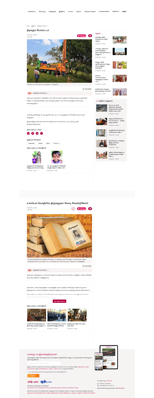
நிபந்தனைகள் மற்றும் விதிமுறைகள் (48, 393)
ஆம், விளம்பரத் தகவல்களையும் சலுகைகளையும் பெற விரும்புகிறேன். (47, 372)
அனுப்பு (33, 376)
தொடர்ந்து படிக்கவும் (59, 301)
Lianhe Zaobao (54, 388)
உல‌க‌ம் (70, 11)
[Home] (46, 382)
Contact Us (109, 381)
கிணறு (40, 143)
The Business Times (43, 388)
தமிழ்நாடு (52, 11)
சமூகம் (78, 11)
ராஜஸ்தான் (31, 143)
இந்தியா (62, 11)
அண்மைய (32, 11)
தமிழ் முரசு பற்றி (32, 393)
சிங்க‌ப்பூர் (42, 11)
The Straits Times (32, 388)
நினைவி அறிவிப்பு (90, 393)
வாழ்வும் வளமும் (90, 11)
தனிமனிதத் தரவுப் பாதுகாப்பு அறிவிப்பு (49, 369)
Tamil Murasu (70, 388)
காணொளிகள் (104, 11)
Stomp (76, 388)
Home (28, 26)
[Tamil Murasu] (33, 382)
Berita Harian (62, 388)
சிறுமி (48, 143)
